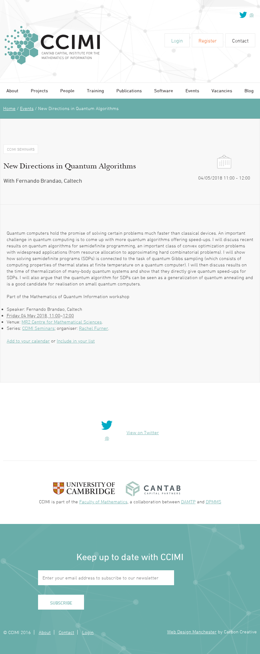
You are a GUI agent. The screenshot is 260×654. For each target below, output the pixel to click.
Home (9, 108)
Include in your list (76, 340)
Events (192, 90)
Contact (240, 40)
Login (177, 40)
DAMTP (188, 501)
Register (207, 40)
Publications (129, 90)
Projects (39, 90)
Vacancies (221, 90)
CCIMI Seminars (38, 328)
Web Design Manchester (192, 631)
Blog (249, 90)
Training (95, 90)
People (67, 90)
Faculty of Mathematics (103, 501)
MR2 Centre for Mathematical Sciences (62, 321)
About (12, 90)
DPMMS (213, 501)
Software (163, 90)
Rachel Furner (93, 328)
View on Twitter (143, 432)
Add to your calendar (28, 340)
